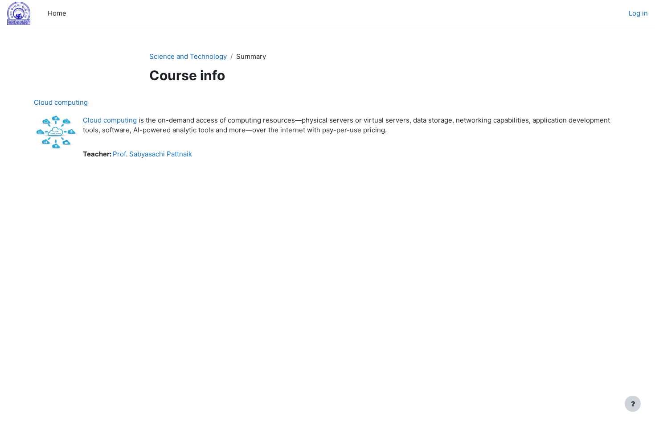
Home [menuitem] (57, 13)
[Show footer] (633, 404)
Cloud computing (61, 102)
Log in (638, 13)
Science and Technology (188, 56)
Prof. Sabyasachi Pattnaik (152, 154)
